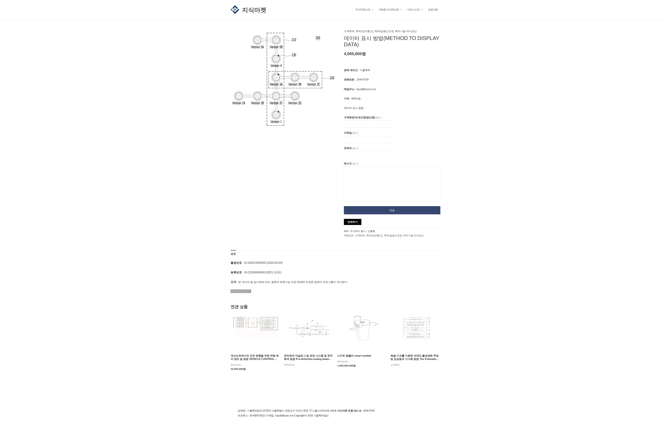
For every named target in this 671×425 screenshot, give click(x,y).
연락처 (351, 148)
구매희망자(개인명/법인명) (363, 117)
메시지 (351, 163)
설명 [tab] (233, 253)
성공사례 (433, 9)
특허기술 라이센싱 (406, 31)
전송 (392, 210)
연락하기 (352, 221)
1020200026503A (241, 291)
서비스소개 (413, 9)
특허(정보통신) (364, 31)
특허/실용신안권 (384, 31)
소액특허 (349, 31)
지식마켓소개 (362, 9)
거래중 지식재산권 (388, 9)
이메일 (351, 132)
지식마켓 (254, 9)
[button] (371, 9)
